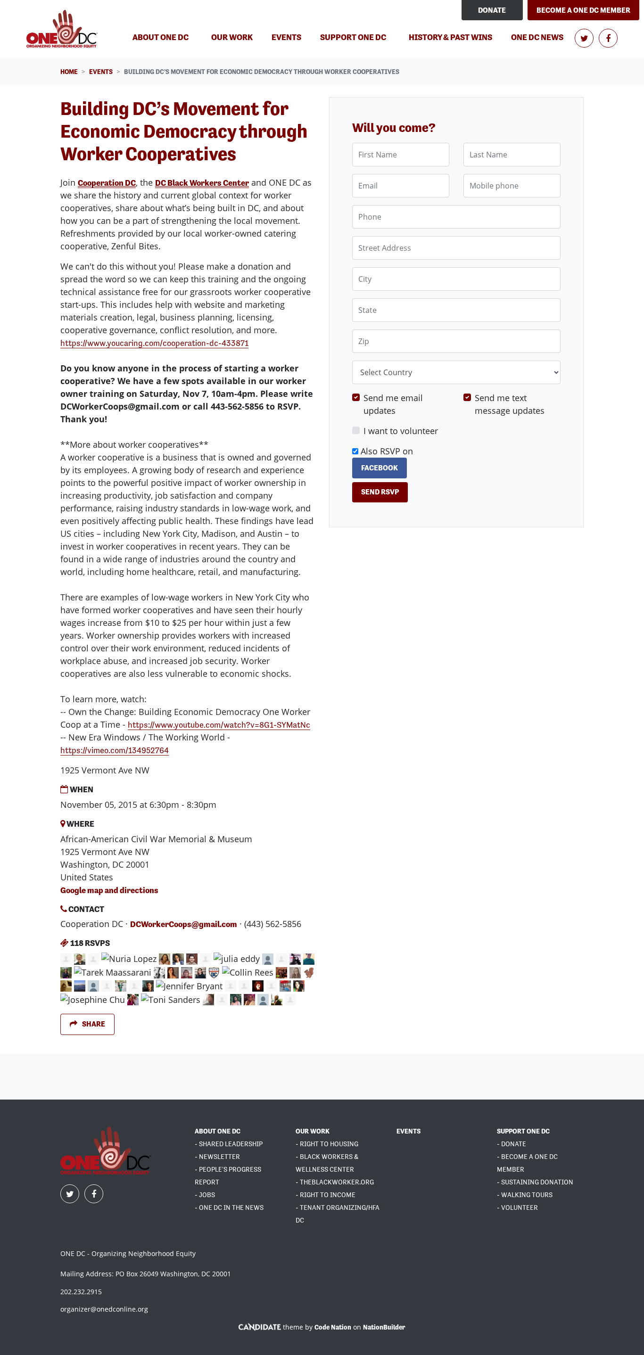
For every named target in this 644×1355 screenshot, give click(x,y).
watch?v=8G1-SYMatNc (219, 725)
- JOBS (205, 1195)
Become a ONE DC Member (583, 10)
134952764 (114, 750)
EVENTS (408, 1131)
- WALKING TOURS (525, 1195)
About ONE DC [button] (160, 37)
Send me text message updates (510, 405)
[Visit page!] (585, 38)
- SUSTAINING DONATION (535, 1182)
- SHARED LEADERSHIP (229, 1144)
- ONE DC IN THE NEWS (229, 1207)
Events (290, 37)
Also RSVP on (385, 459)
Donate (492, 10)
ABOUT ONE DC (217, 1131)
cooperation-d (154, 343)
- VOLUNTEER (517, 1207)
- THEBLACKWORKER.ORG (335, 1182)
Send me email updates (393, 405)
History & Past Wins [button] (450, 37)
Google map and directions (109, 890)
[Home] (63, 29)
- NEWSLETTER (217, 1156)
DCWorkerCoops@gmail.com (183, 924)
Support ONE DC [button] (353, 37)
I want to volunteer (400, 431)
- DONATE (511, 1144)
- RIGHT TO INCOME (325, 1195)
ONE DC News (537, 37)
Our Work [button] (232, 37)
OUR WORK (313, 1131)
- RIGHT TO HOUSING (327, 1144)
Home (69, 71)
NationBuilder (384, 1327)
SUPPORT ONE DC (523, 1131)
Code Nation (332, 1327)
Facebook (379, 467)
